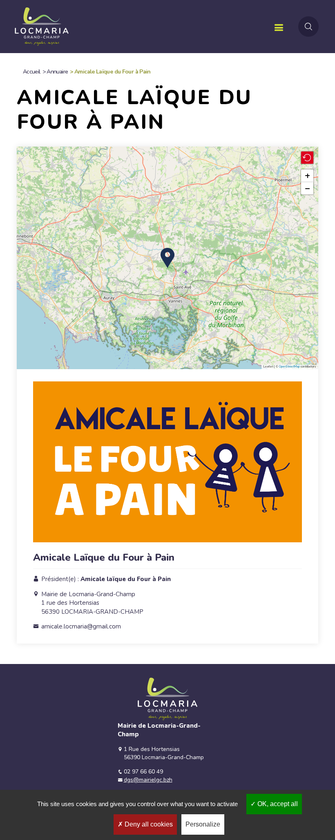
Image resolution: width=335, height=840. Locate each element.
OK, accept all (277, 803)
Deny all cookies (148, 824)
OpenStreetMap (289, 366)
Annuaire (57, 72)
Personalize (202, 824)
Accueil (31, 72)
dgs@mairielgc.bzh (148, 780)
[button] (167, 258)
